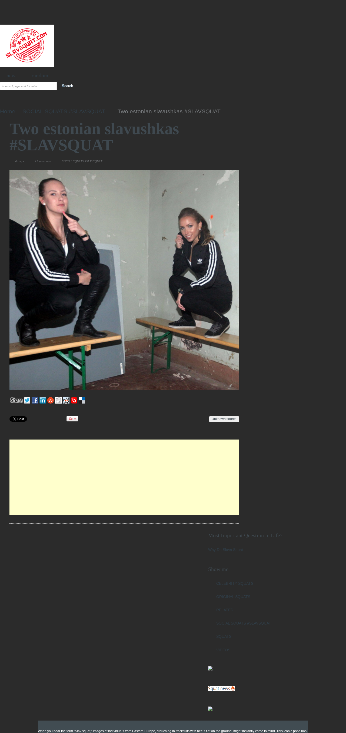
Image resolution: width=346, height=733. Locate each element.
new (10, 75)
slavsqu (19, 161)
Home (7, 111)
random (40, 75)
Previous (215, 161)
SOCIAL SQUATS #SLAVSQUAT (63, 111)
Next (222, 161)
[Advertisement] (124, 477)
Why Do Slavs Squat (225, 549)
